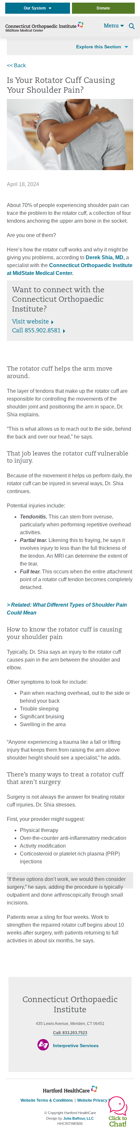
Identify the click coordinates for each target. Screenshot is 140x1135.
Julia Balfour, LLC (78, 1118)
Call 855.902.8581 (36, 331)
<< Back (16, 65)
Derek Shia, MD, (105, 257)
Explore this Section (98, 46)
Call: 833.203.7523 (70, 1033)
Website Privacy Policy (98, 1100)
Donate (103, 8)
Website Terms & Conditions (47, 1100)
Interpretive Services (76, 1045)
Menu (112, 26)
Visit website (30, 322)
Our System (36, 8)
